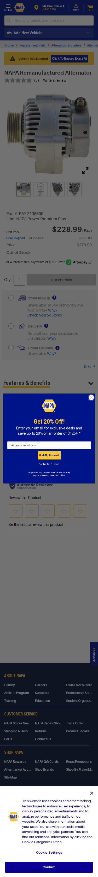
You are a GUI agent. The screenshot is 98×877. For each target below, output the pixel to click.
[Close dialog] (91, 397)
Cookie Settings (49, 852)
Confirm (49, 867)
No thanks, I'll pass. (49, 464)
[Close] (91, 793)
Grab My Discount (49, 455)
